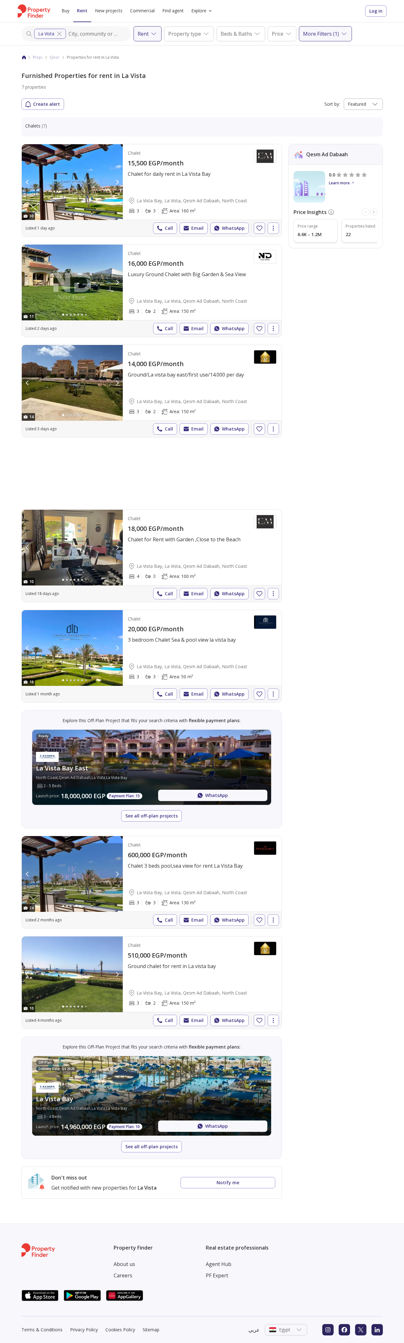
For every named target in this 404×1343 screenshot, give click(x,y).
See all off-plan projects (151, 816)
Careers (123, 1275)
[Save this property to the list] (259, 228)
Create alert (46, 104)
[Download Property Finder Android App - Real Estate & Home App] (82, 1295)
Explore (198, 11)
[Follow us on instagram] (328, 1329)
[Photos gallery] (72, 182)
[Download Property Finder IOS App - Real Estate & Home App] (40, 1295)
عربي (254, 1329)
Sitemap (151, 1330)
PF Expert (217, 1275)
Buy (65, 11)
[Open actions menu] (273, 228)
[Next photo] (117, 182)
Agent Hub (218, 1264)
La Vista (46, 34)
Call (169, 228)
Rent (82, 11)
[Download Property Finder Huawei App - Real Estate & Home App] (124, 1295)
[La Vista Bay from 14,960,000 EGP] (151, 1096)
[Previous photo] (27, 182)
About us (124, 1264)
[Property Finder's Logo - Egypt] (34, 11)
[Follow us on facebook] (344, 1329)
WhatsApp (233, 228)
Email (197, 228)
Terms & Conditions (41, 1330)
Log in (376, 11)
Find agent (173, 11)
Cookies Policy (120, 1330)
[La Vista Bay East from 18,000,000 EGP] (151, 767)
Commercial (142, 11)
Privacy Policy (84, 1330)
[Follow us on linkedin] (377, 1329)
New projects (108, 11)
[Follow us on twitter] (360, 1329)
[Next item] (373, 212)
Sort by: (332, 104)
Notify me (228, 1183)
